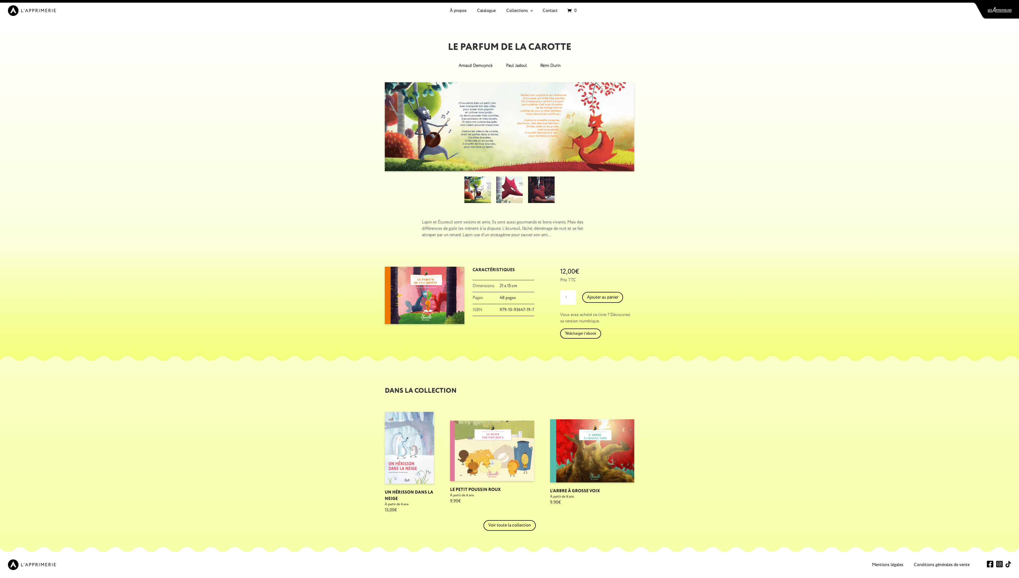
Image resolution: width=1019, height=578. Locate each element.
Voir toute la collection (509, 525)
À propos (458, 11)
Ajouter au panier (602, 297)
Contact (550, 11)
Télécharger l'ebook (580, 333)
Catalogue (486, 11)
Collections (517, 11)
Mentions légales (887, 565)
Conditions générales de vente (942, 565)
